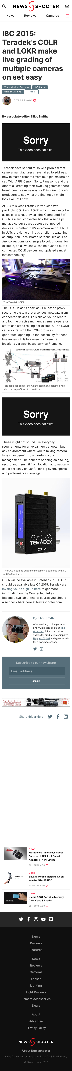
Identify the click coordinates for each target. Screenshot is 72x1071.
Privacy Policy (36, 1028)
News (10, 15)
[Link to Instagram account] (36, 919)
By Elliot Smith (43, 618)
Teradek (31, 92)
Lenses (36, 979)
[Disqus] (36, 785)
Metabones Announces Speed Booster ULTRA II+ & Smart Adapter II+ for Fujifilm (46, 856)
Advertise (36, 1021)
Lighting (36, 985)
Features (36, 950)
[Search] (4, 6)
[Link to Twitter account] (21, 919)
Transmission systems (16, 87)
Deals (32, 872)
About (36, 1014)
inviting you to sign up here (21, 589)
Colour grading (13, 92)
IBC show (40, 87)
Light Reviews (36, 992)
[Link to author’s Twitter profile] (35, 649)
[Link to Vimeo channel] (51, 919)
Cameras (52, 15)
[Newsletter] (67, 6)
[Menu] (68, 16)
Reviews (30, 15)
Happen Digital (41, 638)
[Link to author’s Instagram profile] (41, 649)
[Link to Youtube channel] (43, 919)
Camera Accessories (36, 999)
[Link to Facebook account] (28, 919)
